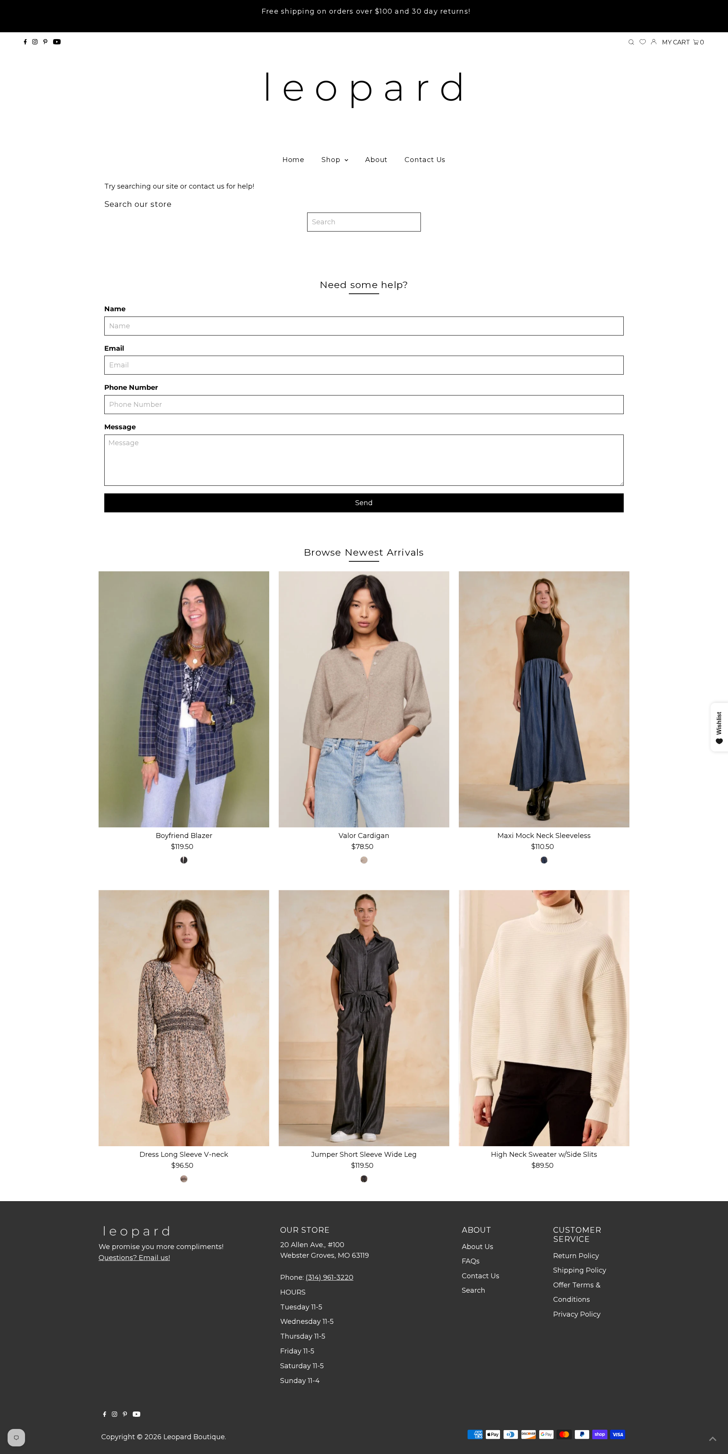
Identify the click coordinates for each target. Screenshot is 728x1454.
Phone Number (131, 387)
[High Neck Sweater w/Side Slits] (544, 1018)
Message (120, 427)
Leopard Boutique (194, 1437)
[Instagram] (34, 42)
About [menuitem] (376, 160)
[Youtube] (57, 42)
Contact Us (480, 1276)
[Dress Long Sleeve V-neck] (184, 1018)
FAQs (471, 1261)
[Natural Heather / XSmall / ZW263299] (364, 860)
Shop (332, 160)
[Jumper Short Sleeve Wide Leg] (364, 1018)
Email (114, 348)
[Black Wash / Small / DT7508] (364, 1179)
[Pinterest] (45, 42)
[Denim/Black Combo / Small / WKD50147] (544, 860)
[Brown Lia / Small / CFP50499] (184, 1179)
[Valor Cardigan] (364, 699)
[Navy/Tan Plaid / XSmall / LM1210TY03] (184, 860)
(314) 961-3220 (329, 1277)
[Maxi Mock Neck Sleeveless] (544, 699)
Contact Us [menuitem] (425, 160)
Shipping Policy (579, 1270)
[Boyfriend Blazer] (184, 699)
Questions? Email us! (134, 1258)
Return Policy (576, 1256)
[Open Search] (631, 42)
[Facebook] (25, 42)
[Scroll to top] (712, 1438)
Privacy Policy (577, 1314)
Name (115, 309)
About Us (477, 1247)
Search (473, 1290)
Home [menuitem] (293, 160)
